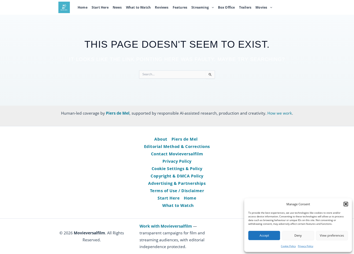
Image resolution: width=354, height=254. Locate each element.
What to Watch (138, 7)
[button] (346, 204)
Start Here (100, 7)
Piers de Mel (184, 139)
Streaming (200, 7)
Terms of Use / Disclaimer (177, 190)
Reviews (161, 7)
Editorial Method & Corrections (177, 146)
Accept (264, 235)
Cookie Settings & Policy (177, 168)
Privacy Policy (305, 246)
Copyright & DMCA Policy (177, 176)
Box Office (226, 7)
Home (82, 7)
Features (180, 7)
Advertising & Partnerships (177, 183)
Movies (261, 7)
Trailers (245, 7)
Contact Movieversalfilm (177, 154)
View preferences (332, 235)
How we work (279, 113)
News (117, 7)
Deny (298, 235)
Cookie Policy (288, 246)
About (160, 139)
